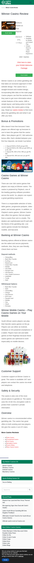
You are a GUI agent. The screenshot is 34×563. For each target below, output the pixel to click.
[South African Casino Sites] (6, 2)
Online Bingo (6, 545)
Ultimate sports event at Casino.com (13, 521)
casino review (18, 110)
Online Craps (6, 539)
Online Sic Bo (6, 535)
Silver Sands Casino (13, 447)
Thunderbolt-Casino (12, 439)
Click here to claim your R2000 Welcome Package (24, 65)
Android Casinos (7, 469)
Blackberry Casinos (8, 471)
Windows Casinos (8, 467)
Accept (5, 560)
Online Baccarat (18, 531)
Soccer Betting (7, 482)
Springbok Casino (12, 443)
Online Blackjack (7, 531)
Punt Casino (10, 441)
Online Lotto (6, 543)
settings (21, 556)
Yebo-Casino (10, 437)
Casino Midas (11, 445)
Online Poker (12, 533)
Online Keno (6, 541)
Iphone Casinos (7, 465)
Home (3, 7)
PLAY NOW (8, 33)
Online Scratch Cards (9, 537)
